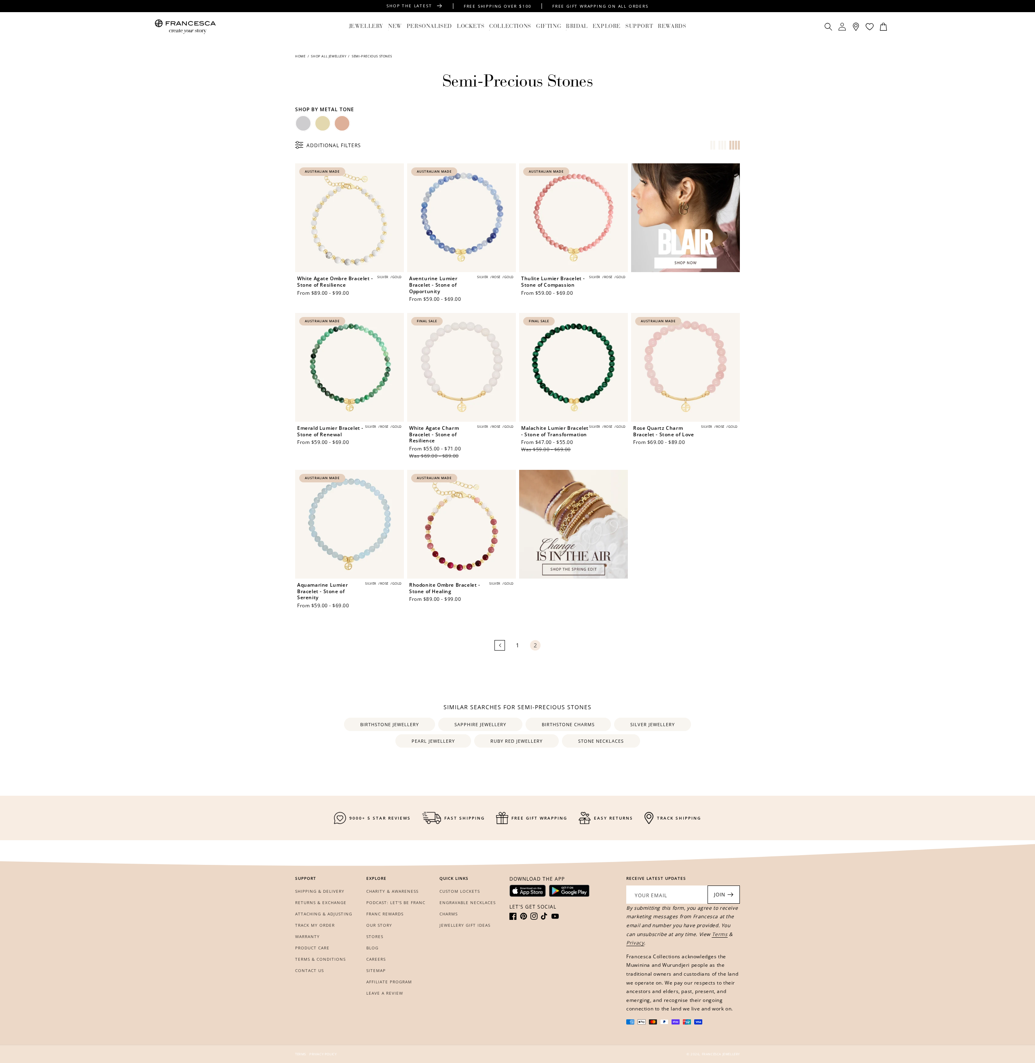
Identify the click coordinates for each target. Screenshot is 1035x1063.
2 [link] (535, 645)
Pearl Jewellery (433, 741)
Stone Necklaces (601, 741)
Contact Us (309, 970)
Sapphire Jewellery (480, 724)
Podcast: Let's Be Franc (395, 902)
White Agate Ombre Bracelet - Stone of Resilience (335, 281)
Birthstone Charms (568, 724)
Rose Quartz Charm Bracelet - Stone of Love (663, 431)
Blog (372, 948)
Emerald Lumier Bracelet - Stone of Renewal (330, 431)
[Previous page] (499, 645)
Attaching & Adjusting (323, 914)
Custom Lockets (459, 891)
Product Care (312, 948)
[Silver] (303, 123)
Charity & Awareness (392, 891)
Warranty (307, 936)
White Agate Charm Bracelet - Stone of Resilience (434, 434)
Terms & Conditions (320, 959)
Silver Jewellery (652, 724)
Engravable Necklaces (467, 902)
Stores (374, 936)
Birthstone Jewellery (389, 724)
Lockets (470, 27)
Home (300, 56)
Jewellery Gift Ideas (464, 925)
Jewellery (366, 27)
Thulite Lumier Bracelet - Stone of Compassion (553, 281)
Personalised (429, 27)
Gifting (548, 27)
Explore (607, 27)
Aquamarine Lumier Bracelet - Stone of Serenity (322, 591)
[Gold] (323, 123)
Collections (510, 27)
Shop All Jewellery (328, 56)
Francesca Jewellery (721, 1054)
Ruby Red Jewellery (516, 741)
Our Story (379, 925)
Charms (448, 914)
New (395, 27)
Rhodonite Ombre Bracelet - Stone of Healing (444, 588)
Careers (376, 959)
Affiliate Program (389, 982)
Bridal (577, 27)
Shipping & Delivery (319, 891)
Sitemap (376, 970)
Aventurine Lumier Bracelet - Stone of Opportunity (433, 284)
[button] (366, 26)
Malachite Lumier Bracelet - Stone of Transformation (555, 431)
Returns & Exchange (320, 902)
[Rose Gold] (342, 123)
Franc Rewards (384, 914)
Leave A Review (384, 993)
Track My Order (315, 925)
